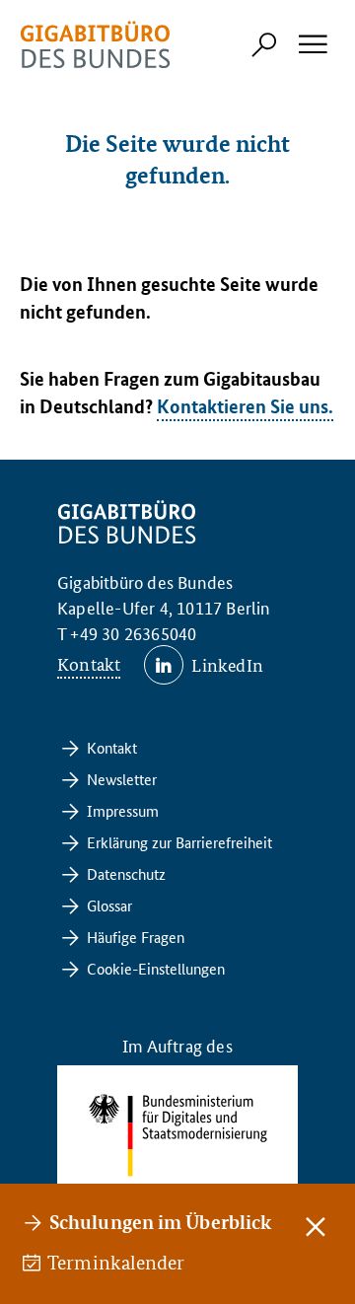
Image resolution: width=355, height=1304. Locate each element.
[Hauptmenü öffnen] (311, 44)
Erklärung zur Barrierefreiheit (179, 842)
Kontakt (88, 663)
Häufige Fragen (135, 936)
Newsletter (122, 778)
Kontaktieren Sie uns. (245, 406)
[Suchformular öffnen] (264, 44)
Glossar (109, 905)
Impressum (123, 810)
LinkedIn (227, 664)
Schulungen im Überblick (160, 1221)
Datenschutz (126, 873)
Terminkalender (117, 1262)
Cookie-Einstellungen (156, 968)
